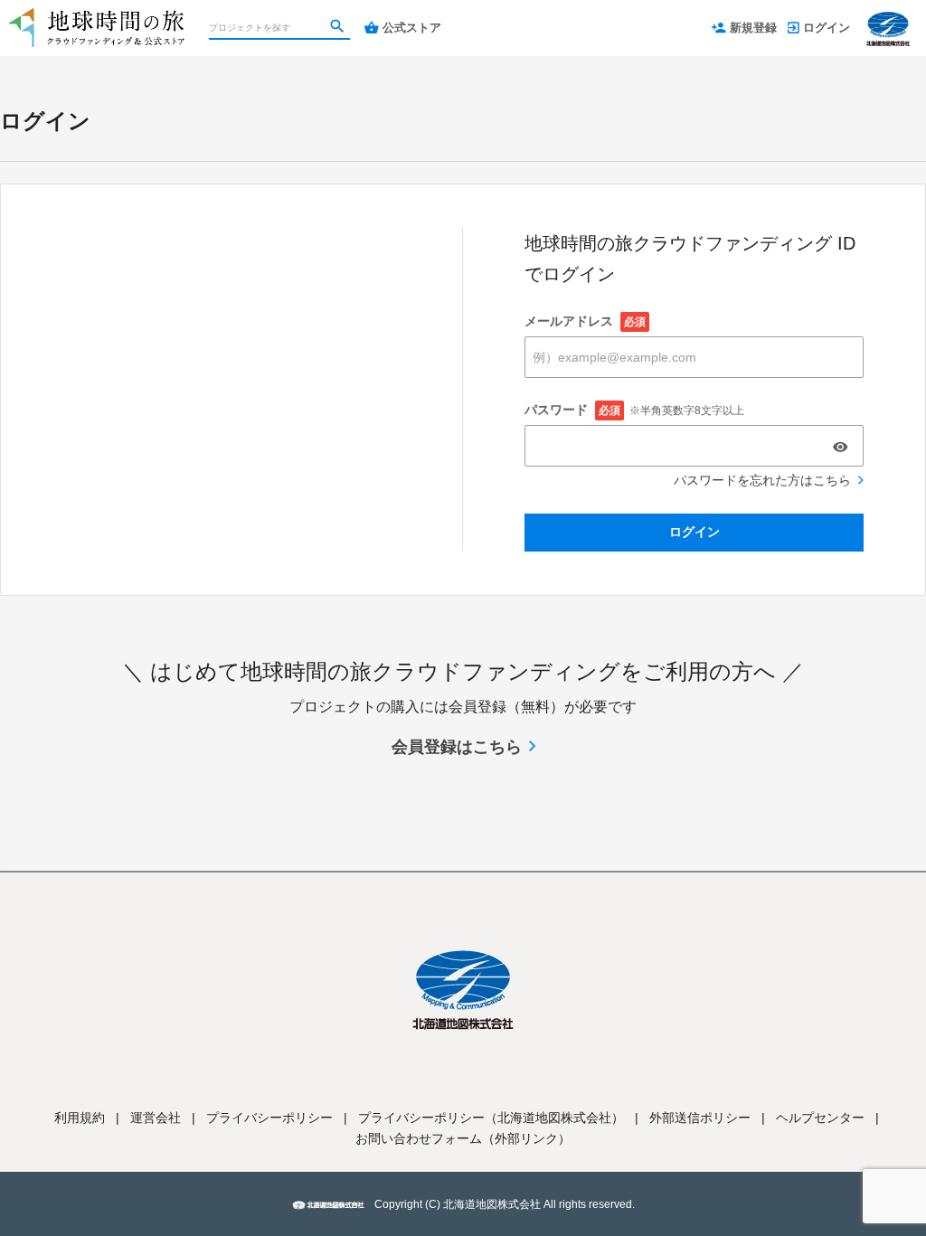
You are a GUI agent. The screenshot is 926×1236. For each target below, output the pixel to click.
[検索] (339, 28)
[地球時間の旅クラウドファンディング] (97, 18)
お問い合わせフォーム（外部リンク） (463, 1138)
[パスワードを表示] (840, 446)
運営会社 (155, 1117)
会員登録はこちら (457, 747)
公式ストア (412, 27)
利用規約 (79, 1117)
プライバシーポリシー (269, 1117)
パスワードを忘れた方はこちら (762, 480)
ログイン (826, 27)
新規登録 (753, 27)
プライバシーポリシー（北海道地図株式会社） (491, 1117)
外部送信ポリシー (700, 1117)
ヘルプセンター (820, 1117)
